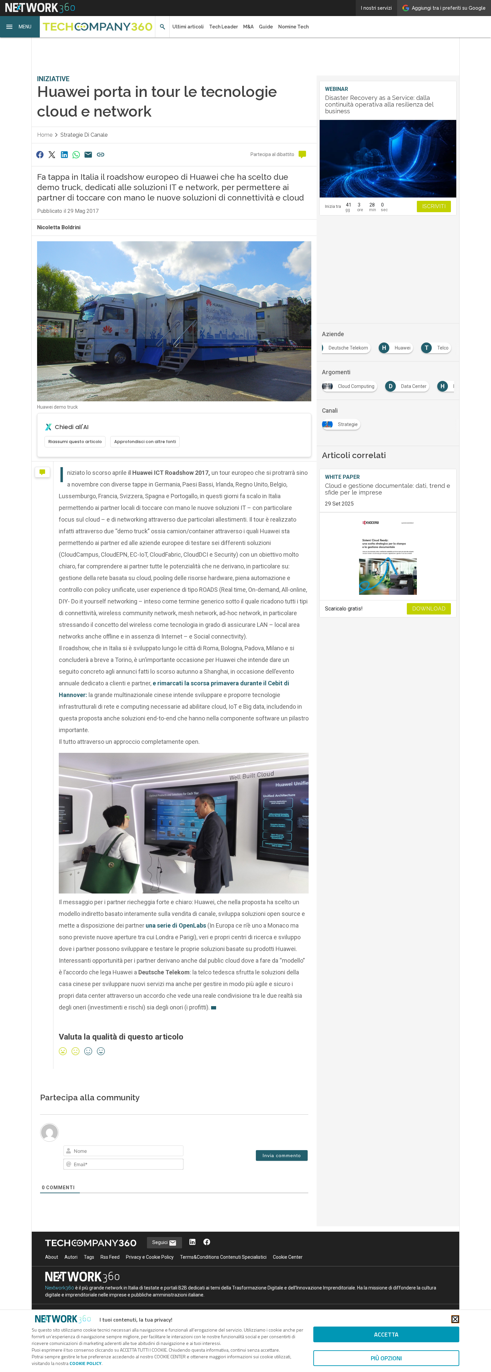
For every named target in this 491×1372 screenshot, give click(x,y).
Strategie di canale (84, 135)
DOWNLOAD (429, 608)
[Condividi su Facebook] (39, 154)
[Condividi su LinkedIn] (64, 154)
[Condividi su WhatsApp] (76, 154)
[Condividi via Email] (88, 154)
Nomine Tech (293, 26)
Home (44, 135)
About (51, 1257)
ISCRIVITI (434, 206)
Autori (70, 1257)
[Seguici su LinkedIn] (192, 1242)
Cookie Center (288, 1257)
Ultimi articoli (188, 26)
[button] (20, 26)
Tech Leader (223, 26)
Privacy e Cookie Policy (150, 1257)
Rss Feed (110, 1257)
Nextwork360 (59, 1287)
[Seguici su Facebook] (207, 1242)
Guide (266, 26)
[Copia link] (100, 154)
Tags (89, 1257)
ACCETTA (386, 1334)
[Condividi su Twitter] (51, 154)
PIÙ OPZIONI (386, 1358)
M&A (248, 26)
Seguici (160, 1242)
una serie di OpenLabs (176, 925)
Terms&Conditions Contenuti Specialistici (223, 1257)
